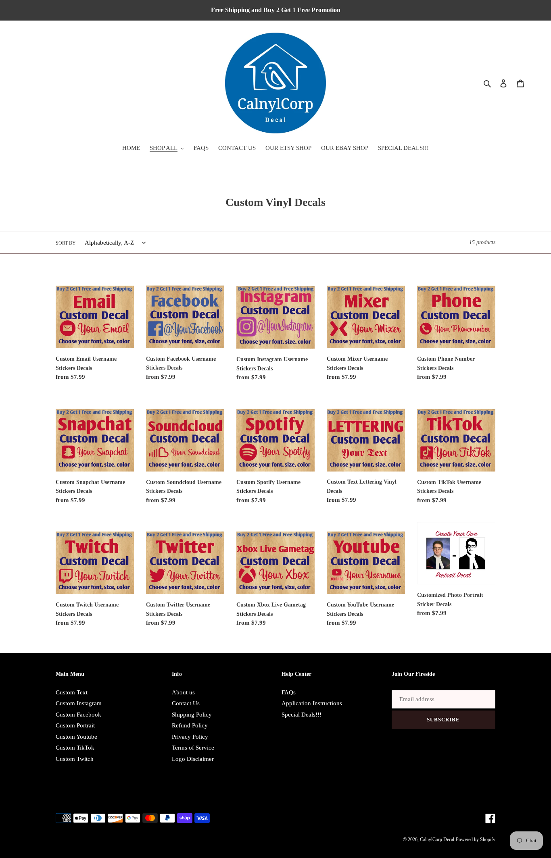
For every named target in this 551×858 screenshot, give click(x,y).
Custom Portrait (75, 725)
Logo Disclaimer (193, 759)
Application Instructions (312, 703)
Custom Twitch (75, 759)
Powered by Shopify (475, 839)
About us (183, 692)
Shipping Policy (192, 714)
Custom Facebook (78, 714)
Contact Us (186, 703)
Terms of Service (193, 747)
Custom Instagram (79, 703)
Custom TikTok (75, 747)
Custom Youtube (76, 736)
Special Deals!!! (301, 714)
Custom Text (72, 692)
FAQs (289, 692)
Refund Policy (190, 725)
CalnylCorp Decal (437, 839)
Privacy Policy (190, 736)
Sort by (66, 243)
